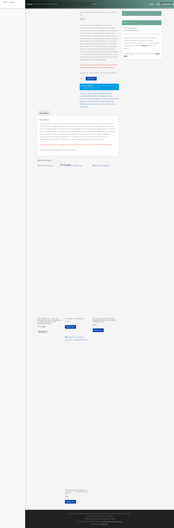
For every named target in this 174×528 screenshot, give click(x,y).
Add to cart (91, 78)
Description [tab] (44, 113)
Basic (85, 88)
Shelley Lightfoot (108, 99)
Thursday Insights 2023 (106, 101)
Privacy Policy (107, 521)
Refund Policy (117, 521)
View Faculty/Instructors (132, 31)
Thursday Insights (92, 101)
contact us (144, 46)
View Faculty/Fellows (131, 28)
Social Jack (104, 524)
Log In (167, 4)
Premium (92, 88)
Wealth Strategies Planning (89, 104)
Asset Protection (93, 93)
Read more (43, 332)
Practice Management (94, 99)
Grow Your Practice (100, 96)
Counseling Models (86, 96)
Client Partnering (105, 93)
